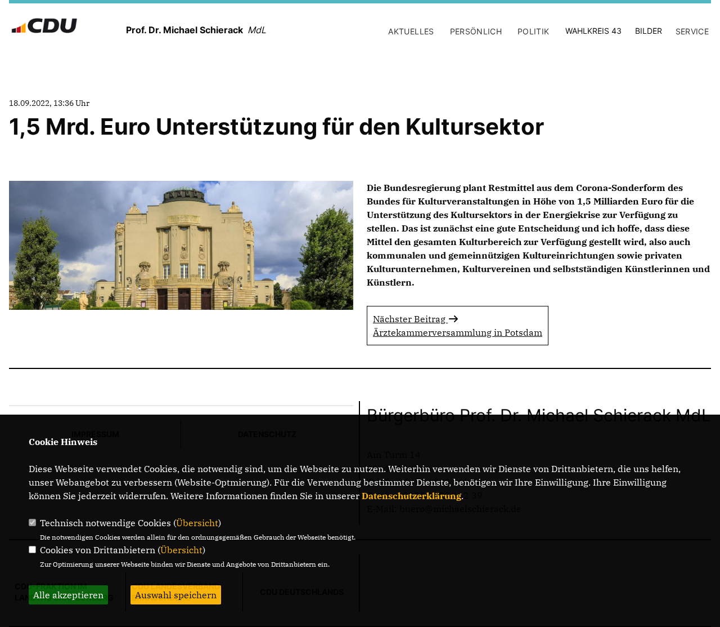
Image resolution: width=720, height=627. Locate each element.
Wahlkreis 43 (593, 30)
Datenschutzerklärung (411, 495)
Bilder (648, 30)
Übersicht (197, 522)
